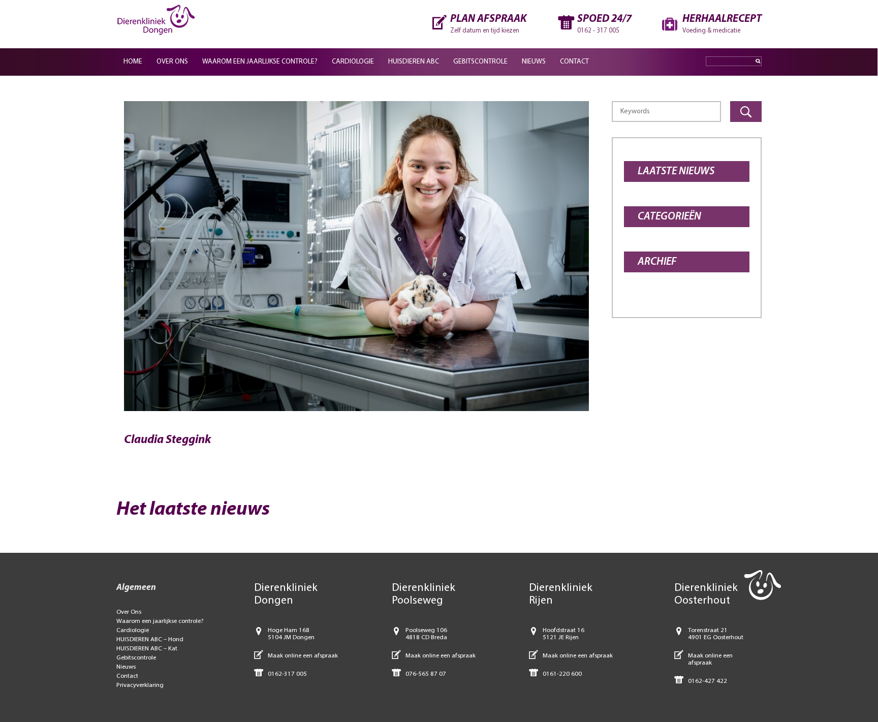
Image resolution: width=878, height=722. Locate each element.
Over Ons (172, 62)
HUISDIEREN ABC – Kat (146, 648)
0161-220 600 (562, 674)
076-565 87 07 (425, 674)
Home (132, 62)
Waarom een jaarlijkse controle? (260, 62)
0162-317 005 (287, 674)
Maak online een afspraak (303, 655)
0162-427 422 (707, 681)
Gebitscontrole (480, 62)
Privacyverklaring (140, 685)
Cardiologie (353, 62)
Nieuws (534, 62)
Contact (574, 62)
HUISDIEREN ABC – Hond (149, 639)
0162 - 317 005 (598, 30)
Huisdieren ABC (413, 62)
